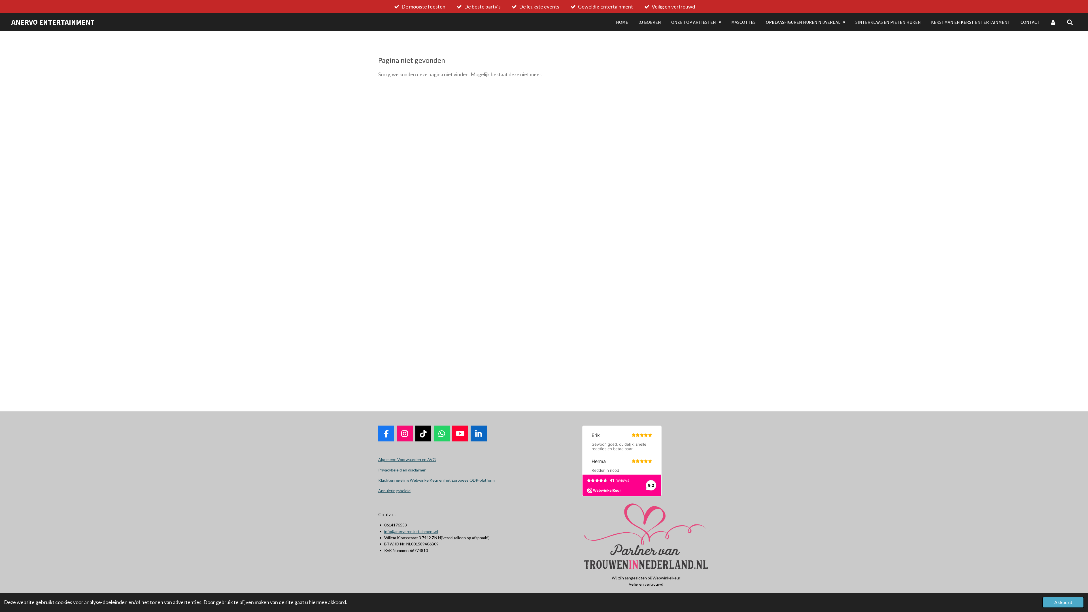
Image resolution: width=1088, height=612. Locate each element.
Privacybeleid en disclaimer (402, 470)
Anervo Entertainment (53, 22)
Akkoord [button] (1063, 602)
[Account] (1053, 22)
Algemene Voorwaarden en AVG (407, 459)
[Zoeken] (1070, 22)
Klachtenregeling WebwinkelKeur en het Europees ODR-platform (436, 480)
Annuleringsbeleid (394, 490)
